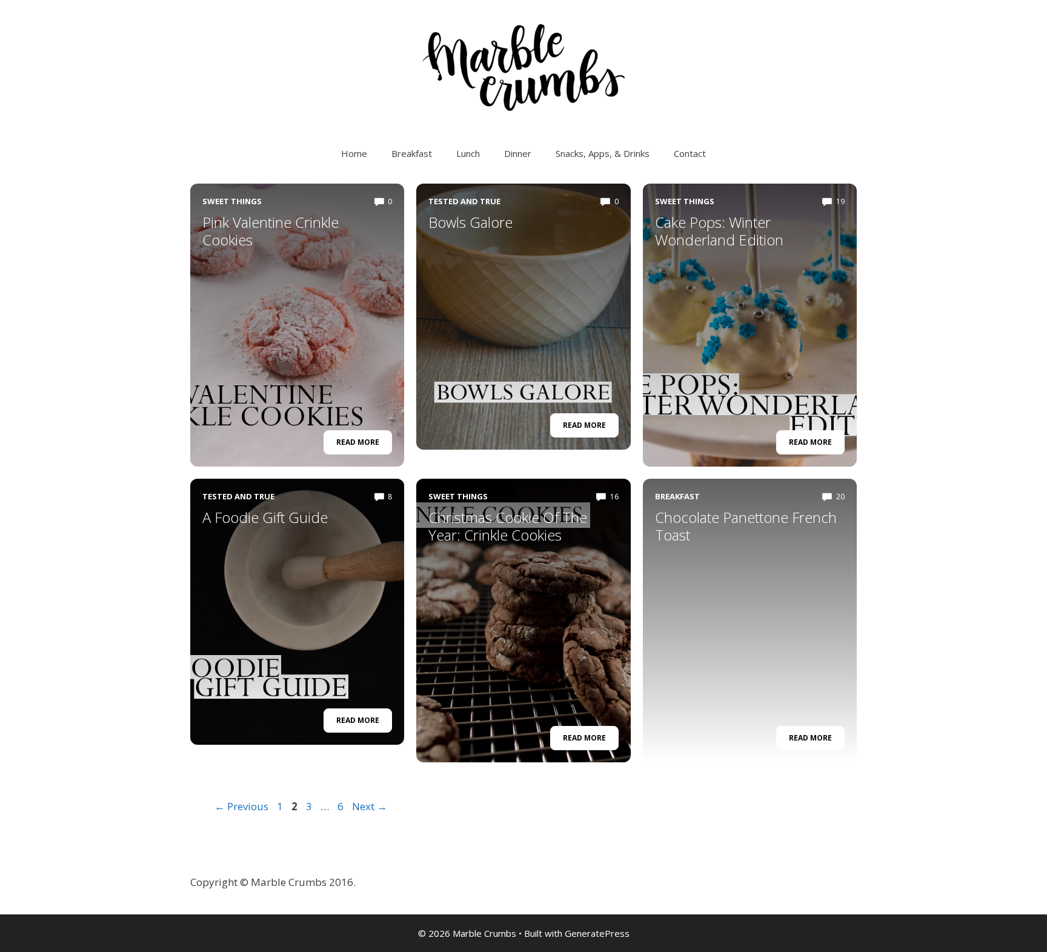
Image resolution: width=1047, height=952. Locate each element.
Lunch (468, 153)
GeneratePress (597, 933)
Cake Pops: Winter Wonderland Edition (719, 231)
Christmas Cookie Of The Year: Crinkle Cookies (507, 526)
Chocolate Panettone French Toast (746, 526)
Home (354, 153)
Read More (357, 442)
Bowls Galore (470, 222)
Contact (690, 153)
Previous (241, 806)
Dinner (517, 153)
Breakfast (411, 153)
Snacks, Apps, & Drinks (603, 153)
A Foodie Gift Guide (265, 517)
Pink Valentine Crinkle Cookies (270, 231)
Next (369, 806)
